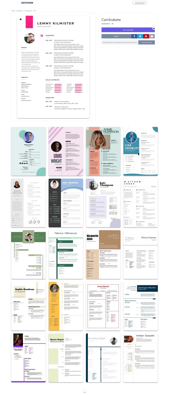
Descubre (20, 11)
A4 (35, 11)
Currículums (28, 11)
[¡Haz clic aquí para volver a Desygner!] (27, 4)
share (116, 36)
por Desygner (106, 23)
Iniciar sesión (124, 3)
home (13, 11)
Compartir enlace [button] (146, 42)
